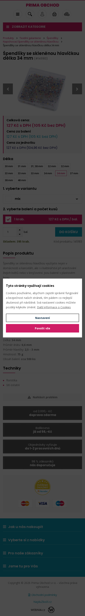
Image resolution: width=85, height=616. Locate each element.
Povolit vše (42, 328)
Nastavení (42, 318)
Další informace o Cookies (54, 307)
